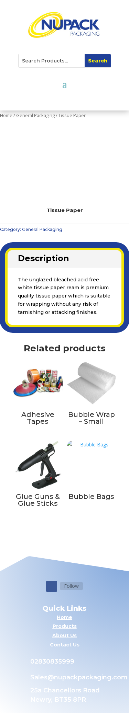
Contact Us (64, 645)
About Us (64, 635)
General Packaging (35, 115)
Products (65, 626)
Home (6, 115)
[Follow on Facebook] (51, 586)
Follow (71, 586)
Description (43, 258)
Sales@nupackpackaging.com (79, 677)
